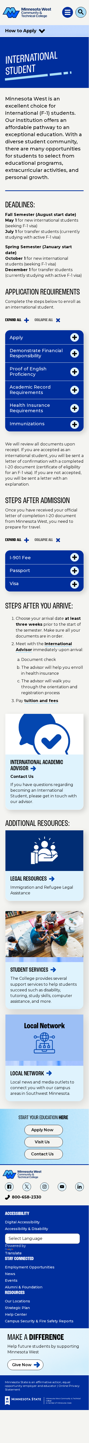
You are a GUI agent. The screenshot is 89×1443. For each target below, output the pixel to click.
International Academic (36, 765)
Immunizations (27, 423)
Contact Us (42, 1154)
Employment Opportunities (29, 1267)
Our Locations (17, 1301)
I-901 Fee (20, 557)
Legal (28, 879)
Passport (20, 570)
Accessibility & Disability (26, 1229)
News (10, 1274)
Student (29, 970)
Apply (16, 337)
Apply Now (42, 1130)
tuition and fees (41, 700)
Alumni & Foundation (23, 1287)
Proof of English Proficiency (28, 371)
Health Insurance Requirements (30, 408)
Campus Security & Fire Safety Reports (39, 1321)
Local (27, 1074)
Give (22, 1364)
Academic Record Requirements (30, 389)
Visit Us (42, 1142)
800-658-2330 (23, 1198)
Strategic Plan (17, 1308)
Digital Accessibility (22, 1222)
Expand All (13, 320)
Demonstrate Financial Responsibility (36, 353)
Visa (14, 583)
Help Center (16, 1314)
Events (11, 1280)
